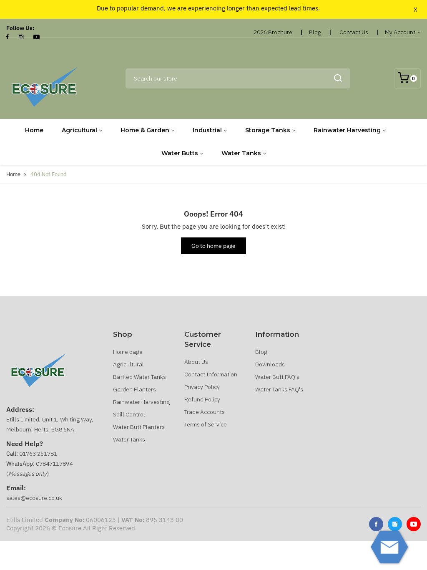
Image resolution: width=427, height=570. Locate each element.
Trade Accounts (204, 412)
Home (34, 130)
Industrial (207, 130)
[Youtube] (414, 524)
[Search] (337, 78)
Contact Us (353, 32)
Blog (315, 32)
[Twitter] (395, 524)
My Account (401, 32)
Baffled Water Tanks (139, 377)
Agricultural (79, 130)
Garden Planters (134, 389)
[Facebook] (7, 37)
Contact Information (210, 374)
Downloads (270, 364)
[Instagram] (21, 37)
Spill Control (129, 414)
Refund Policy (202, 399)
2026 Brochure (273, 32)
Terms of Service (205, 424)
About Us (196, 362)
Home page (128, 352)
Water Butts (179, 153)
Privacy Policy (202, 387)
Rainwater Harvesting (347, 130)
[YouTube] (36, 37)
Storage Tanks (267, 130)
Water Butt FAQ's (277, 377)
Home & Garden (145, 130)
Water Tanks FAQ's (279, 389)
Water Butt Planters (139, 427)
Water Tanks (241, 153)
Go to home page (213, 246)
